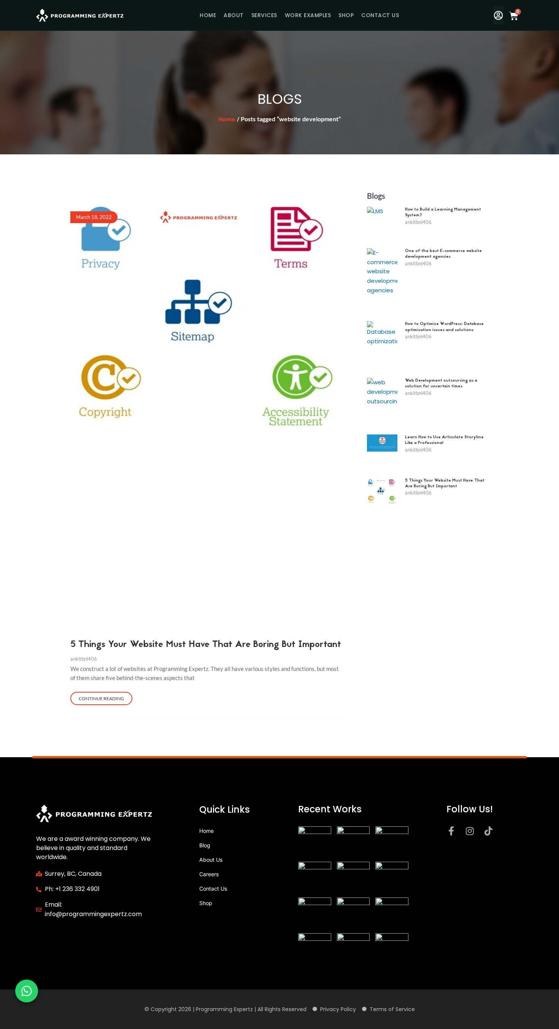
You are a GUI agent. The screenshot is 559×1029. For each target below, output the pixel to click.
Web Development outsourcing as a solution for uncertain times (441, 383)
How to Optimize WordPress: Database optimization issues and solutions (444, 327)
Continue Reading (101, 698)
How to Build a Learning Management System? (443, 212)
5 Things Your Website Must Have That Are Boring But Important (205, 645)
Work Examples (308, 15)
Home (208, 15)
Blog (204, 845)
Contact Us (380, 15)
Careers (209, 874)
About (234, 15)
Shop (346, 15)
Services (264, 15)
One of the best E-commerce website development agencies (443, 254)
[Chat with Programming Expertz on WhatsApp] (26, 991)
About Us (210, 859)
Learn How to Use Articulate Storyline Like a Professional (444, 440)
